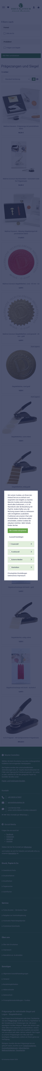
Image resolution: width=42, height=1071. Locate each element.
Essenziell (14, 544)
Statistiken (15, 567)
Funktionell (15, 552)
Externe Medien (17, 560)
